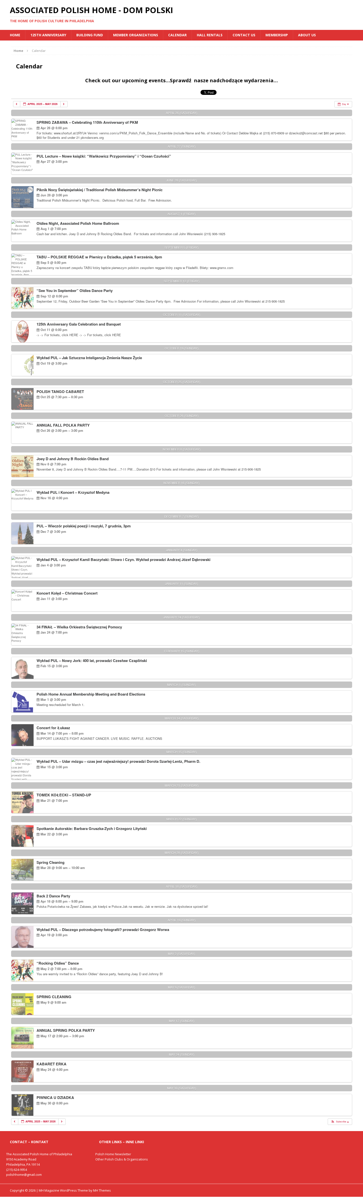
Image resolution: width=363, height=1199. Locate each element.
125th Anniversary (48, 35)
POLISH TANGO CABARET (60, 391)
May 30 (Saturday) (181, 1088)
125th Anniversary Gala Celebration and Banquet (79, 324)
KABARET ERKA (51, 1064)
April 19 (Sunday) (182, 920)
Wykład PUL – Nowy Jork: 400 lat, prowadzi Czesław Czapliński (92, 660)
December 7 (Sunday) (181, 516)
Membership (276, 35)
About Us (307, 35)
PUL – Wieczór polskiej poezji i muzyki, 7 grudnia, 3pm (84, 526)
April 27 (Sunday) (182, 146)
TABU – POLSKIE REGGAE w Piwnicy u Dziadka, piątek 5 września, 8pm (99, 257)
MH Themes (102, 1190)
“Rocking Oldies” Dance (58, 963)
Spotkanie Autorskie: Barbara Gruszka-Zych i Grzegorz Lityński (92, 828)
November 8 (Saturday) (182, 449)
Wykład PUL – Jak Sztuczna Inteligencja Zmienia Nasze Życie (89, 357)
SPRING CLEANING (54, 996)
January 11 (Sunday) (181, 583)
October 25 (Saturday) (181, 382)
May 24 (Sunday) (181, 1054)
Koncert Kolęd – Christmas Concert (67, 593)
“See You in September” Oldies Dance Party (75, 290)
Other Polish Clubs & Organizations (121, 1159)
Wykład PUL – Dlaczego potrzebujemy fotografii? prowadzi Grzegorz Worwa (103, 929)
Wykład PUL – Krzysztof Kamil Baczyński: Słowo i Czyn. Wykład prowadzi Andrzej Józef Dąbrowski (123, 559)
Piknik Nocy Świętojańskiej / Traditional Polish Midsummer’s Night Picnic (99, 189)
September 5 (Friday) (181, 247)
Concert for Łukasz (53, 727)
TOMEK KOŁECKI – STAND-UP (64, 795)
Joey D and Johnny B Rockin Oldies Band (73, 458)
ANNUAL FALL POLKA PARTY (63, 425)
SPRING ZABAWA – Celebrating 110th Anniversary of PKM (87, 122)
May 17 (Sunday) (181, 1021)
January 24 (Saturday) (181, 617)
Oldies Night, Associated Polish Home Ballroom (78, 223)
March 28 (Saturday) (182, 852)
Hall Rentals (209, 35)
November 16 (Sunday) (181, 483)
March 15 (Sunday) (181, 752)
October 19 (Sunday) (182, 348)
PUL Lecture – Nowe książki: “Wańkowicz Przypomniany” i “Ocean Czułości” (104, 156)
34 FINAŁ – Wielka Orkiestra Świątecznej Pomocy (79, 627)
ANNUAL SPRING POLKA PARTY (66, 1030)
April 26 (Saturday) (181, 113)
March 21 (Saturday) (182, 785)
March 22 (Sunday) (181, 819)
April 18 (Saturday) (181, 886)
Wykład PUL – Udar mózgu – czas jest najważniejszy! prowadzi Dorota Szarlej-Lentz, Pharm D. (118, 761)
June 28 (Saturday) (181, 180)
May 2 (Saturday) (181, 953)
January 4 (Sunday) (181, 550)
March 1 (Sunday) (181, 684)
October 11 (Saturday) (181, 314)
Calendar (177, 35)
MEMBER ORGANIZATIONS (135, 35)
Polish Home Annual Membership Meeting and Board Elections (91, 694)
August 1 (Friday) (181, 214)
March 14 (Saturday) (182, 718)
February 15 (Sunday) (181, 651)
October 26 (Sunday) (182, 415)
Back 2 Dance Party (53, 896)
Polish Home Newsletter (113, 1154)
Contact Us (244, 35)
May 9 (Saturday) (181, 987)
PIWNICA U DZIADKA (55, 1097)
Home (15, 35)
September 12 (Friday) (182, 281)
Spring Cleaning (50, 862)
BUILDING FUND (89, 35)
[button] (339, 1122)
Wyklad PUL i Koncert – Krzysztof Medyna (73, 492)
